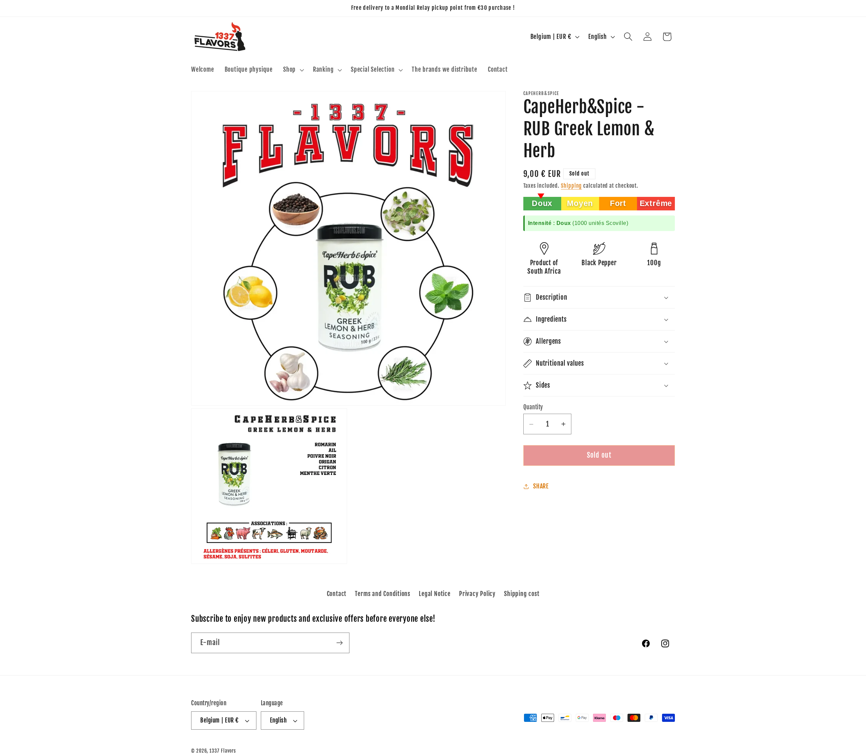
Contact (336, 593)
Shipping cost (521, 593)
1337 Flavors (222, 751)
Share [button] (540, 486)
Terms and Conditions (382, 593)
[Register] (339, 643)
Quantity (533, 407)
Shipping (571, 186)
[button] (293, 70)
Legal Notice (434, 593)
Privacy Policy (477, 593)
